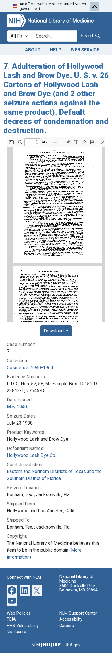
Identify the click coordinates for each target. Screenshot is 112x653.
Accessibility (70, 619)
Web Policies (19, 613)
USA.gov (72, 645)
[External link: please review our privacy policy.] (12, 590)
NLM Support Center (78, 613)
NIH (46, 645)
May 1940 (17, 407)
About (33, 50)
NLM (36, 645)
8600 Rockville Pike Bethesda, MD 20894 (78, 588)
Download (54, 331)
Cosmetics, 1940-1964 (30, 367)
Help (55, 50)
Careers (66, 625)
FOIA (11, 619)
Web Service (85, 50)
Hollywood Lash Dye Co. (31, 455)
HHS (57, 645)
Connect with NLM (24, 577)
